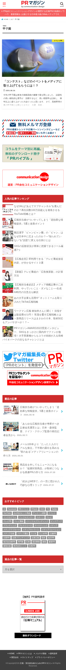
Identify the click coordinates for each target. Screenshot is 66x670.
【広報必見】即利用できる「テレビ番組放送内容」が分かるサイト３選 (38, 260)
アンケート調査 (39, 513)
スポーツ (40, 517)
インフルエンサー (26, 517)
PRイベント (24, 509)
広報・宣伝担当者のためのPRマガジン (36, 663)
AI (4, 509)
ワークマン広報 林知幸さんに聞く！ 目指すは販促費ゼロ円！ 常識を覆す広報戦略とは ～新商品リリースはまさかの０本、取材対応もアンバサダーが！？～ (32, 316)
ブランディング (9, 525)
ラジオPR (43, 534)
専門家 (20, 542)
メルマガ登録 (40, 653)
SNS (42, 509)
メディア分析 (8, 534)
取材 (43, 538)
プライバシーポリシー (46, 657)
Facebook (12, 509)
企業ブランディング (20, 538)
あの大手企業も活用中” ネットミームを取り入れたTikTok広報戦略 (38, 300)
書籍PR (52, 542)
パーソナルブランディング (37, 521)
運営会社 (15, 657)
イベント (52, 513)
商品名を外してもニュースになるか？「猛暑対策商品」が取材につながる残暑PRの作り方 (39, 468)
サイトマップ (27, 657)
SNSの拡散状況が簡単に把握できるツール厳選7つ (38, 248)
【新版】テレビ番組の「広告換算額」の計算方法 (38, 273)
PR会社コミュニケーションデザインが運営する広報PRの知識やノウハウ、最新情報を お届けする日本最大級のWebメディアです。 (34, 12)
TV (48, 509)
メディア (53, 525)
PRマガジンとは (25, 653)
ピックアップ (56, 521)
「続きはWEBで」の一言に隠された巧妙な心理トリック (40, 483)
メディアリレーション (51, 530)
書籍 (44, 542)
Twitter (54, 509)
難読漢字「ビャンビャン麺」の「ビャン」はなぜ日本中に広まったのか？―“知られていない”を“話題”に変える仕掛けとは (38, 236)
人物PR (53, 534)
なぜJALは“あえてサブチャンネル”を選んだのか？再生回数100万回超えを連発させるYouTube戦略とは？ (38, 210)
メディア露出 (22, 534)
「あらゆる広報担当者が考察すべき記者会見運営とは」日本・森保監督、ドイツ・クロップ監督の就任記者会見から (31, 429)
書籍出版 (7, 546)
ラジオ (33, 534)
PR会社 (34, 509)
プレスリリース (25, 525)
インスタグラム (9, 517)
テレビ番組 (18, 521)
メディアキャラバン (31, 530)
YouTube (7, 513)
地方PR (51, 538)
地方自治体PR (9, 542)
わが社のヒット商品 (22, 513)
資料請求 (53, 653)
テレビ (49, 517)
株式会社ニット (20, 546)
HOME (12, 653)
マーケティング (41, 525)
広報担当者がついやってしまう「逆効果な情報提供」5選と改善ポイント (38, 221)
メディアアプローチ (11, 530)
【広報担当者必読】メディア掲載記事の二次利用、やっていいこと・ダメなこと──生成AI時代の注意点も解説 (38, 288)
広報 (28, 542)
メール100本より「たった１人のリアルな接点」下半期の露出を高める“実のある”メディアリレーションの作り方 (31, 450)
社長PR (32, 546)
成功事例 (36, 542)
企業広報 (35, 538)
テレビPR (7, 521)
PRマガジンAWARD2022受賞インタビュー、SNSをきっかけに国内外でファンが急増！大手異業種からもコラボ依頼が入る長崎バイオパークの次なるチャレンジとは (32, 334)
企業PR (6, 538)
